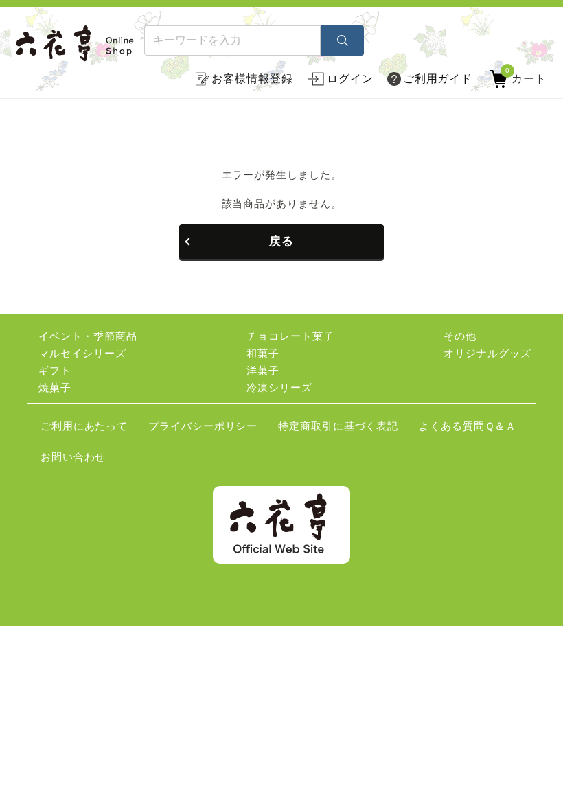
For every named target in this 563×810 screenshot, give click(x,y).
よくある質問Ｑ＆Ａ (467, 426)
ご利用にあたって (84, 426)
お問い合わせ (73, 457)
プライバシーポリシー (202, 426)
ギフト (54, 370)
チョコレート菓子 (290, 336)
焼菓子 (54, 387)
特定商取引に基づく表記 (338, 426)
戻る (281, 241)
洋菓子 (262, 370)
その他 (460, 336)
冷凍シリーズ (279, 387)
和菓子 (262, 353)
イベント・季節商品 (87, 336)
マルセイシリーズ (82, 353)
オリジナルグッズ (487, 353)
